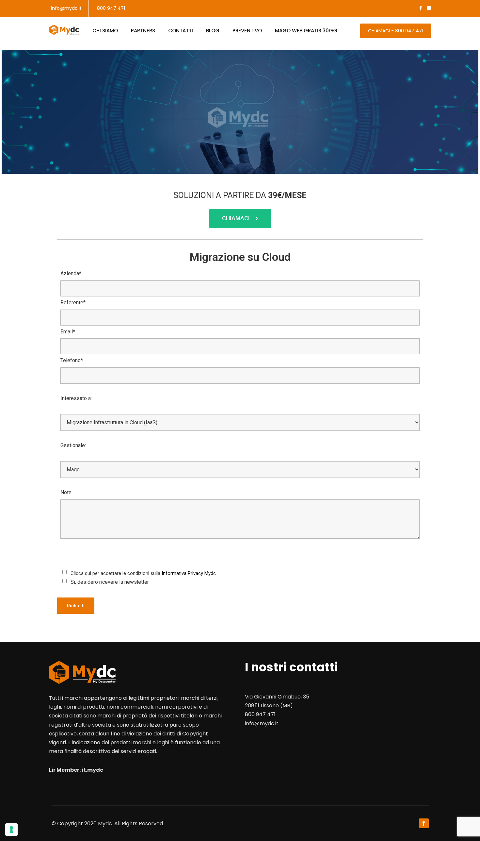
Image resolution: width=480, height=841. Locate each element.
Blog (212, 30)
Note (66, 492)
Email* (67, 331)
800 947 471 (111, 8)
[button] (240, 218)
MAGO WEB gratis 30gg (306, 30)
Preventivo (247, 30)
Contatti (180, 30)
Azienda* (70, 273)
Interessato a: (76, 398)
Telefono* (71, 360)
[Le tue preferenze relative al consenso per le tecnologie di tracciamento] (11, 829)
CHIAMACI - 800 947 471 (395, 30)
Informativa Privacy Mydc (189, 573)
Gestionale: (73, 445)
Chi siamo (105, 30)
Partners (143, 30)
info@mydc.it (66, 8)
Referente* (73, 302)
